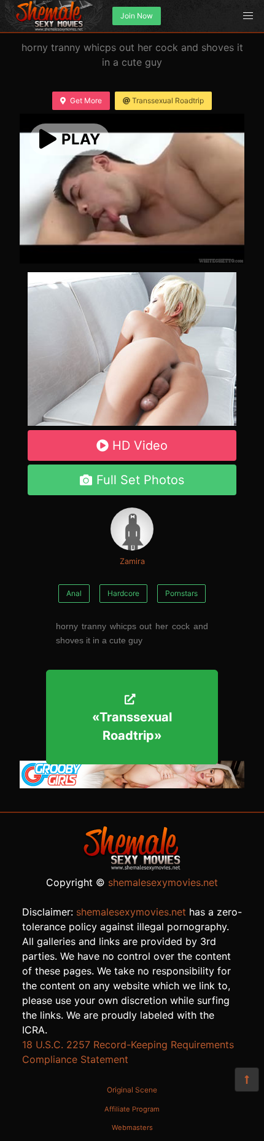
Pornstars (181, 593)
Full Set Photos (140, 479)
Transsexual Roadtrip (168, 100)
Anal (74, 593)
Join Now (136, 15)
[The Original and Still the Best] (132, 784)
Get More (86, 100)
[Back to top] (247, 1079)
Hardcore (123, 593)
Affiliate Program (132, 1109)
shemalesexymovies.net (163, 882)
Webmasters (132, 1127)
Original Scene (132, 1089)
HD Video (140, 445)
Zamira (132, 561)
